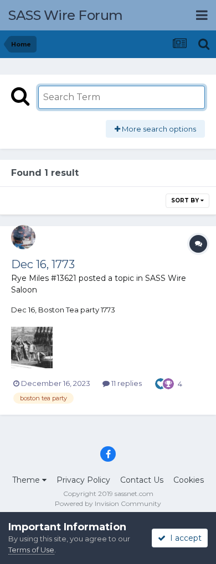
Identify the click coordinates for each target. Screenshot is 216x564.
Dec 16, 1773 (43, 264)
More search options (158, 128)
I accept (184, 538)
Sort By (185, 200)
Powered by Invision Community (108, 503)
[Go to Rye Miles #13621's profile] (23, 237)
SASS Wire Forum (65, 15)
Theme (27, 480)
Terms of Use (31, 549)
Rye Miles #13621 (43, 278)
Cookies (188, 480)
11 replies (126, 383)
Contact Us (141, 480)
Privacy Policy (83, 480)
